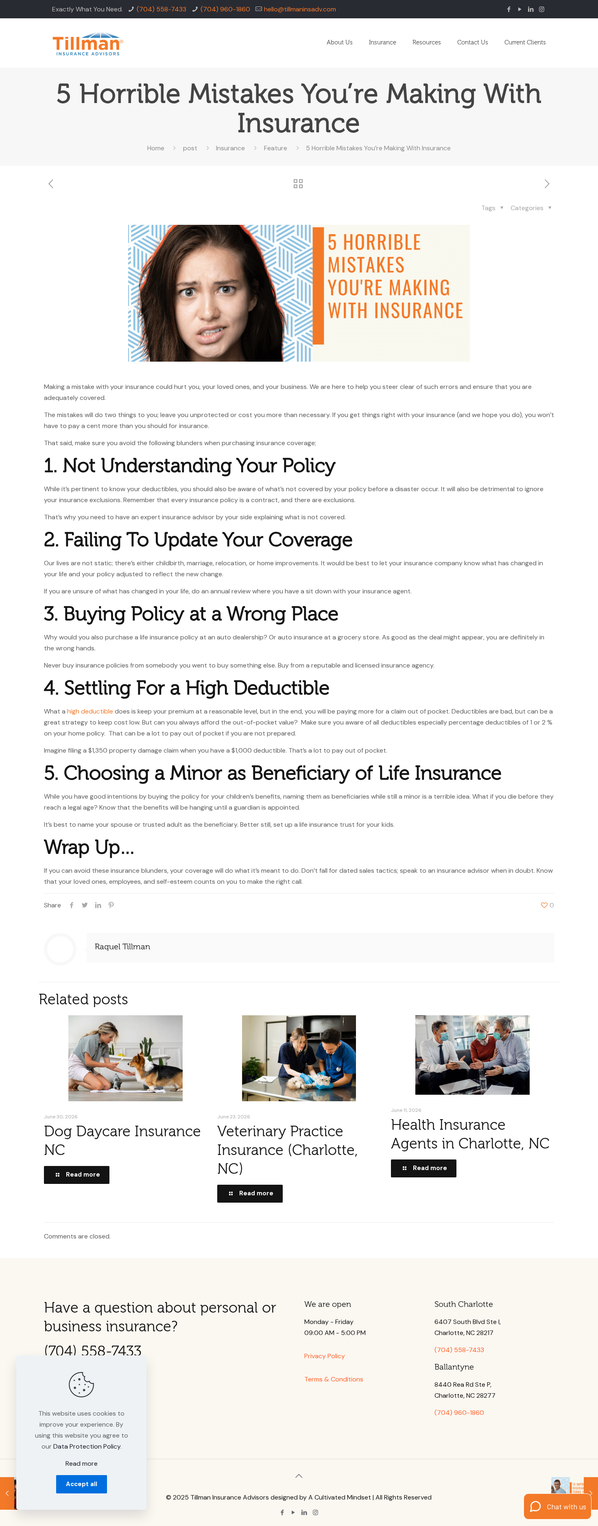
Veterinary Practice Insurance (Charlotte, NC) (287, 1150)
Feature (275, 148)
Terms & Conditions (333, 1379)
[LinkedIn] (530, 9)
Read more (81, 1463)
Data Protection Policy (86, 1446)
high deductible (90, 711)
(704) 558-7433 (161, 9)
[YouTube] (519, 9)
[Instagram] (541, 9)
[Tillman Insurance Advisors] (88, 42)
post (190, 148)
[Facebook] (508, 9)
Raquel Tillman (122, 946)
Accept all (81, 1484)
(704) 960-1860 (225, 9)
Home (155, 148)
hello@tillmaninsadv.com (300, 9)
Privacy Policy (324, 1356)
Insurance (230, 148)
